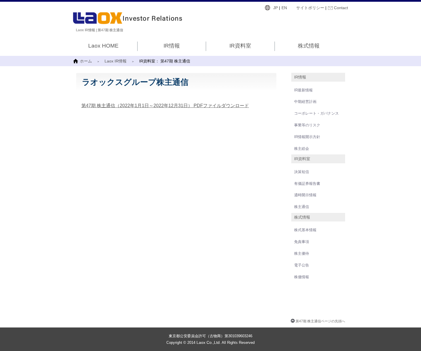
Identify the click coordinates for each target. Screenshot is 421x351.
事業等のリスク (307, 125)
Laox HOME (103, 46)
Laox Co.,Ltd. (208, 342)
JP (275, 7)
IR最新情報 (303, 90)
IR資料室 (240, 46)
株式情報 (309, 46)
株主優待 (301, 253)
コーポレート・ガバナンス (316, 113)
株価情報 (301, 277)
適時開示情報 (305, 195)
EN (284, 7)
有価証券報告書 (307, 183)
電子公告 (301, 265)
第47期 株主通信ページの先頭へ (320, 321)
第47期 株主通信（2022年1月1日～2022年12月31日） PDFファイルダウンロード (165, 105)
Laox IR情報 (116, 61)
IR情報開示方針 (307, 137)
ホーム (86, 61)
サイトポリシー (310, 7)
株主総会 (301, 148)
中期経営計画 (305, 101)
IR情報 (172, 46)
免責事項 (301, 242)
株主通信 (301, 207)
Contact (341, 7)
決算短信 (301, 172)
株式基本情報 (305, 230)
